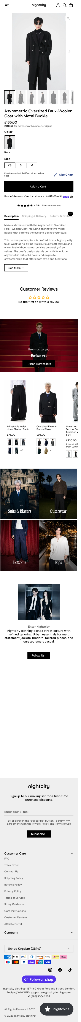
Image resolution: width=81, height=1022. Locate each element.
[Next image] (69, 51)
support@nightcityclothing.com (50, 992)
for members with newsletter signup (28, 126)
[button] (9, 5)
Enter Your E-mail (16, 812)
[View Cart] (70, 5)
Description (11, 216)
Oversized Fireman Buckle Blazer (47, 428)
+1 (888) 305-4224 (39, 996)
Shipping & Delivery (34, 216)
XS (9, 165)
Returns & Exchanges (63, 216)
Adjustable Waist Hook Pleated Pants (18, 428)
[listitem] (10, 442)
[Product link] (18, 418)
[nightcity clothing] (39, 786)
